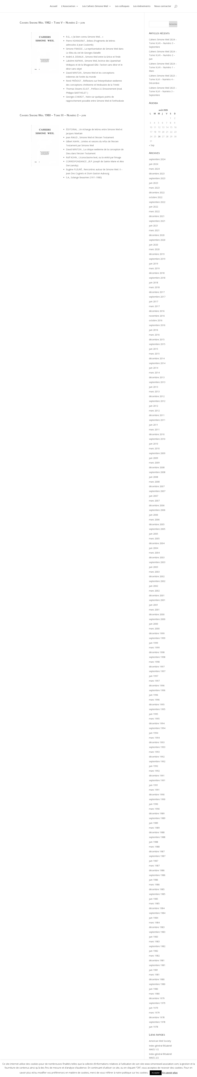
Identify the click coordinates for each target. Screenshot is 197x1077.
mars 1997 (154, 680)
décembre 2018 (157, 273)
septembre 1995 (157, 709)
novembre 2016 (157, 315)
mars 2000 (154, 628)
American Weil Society (160, 1040)
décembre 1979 (157, 998)
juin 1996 (153, 694)
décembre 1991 (157, 775)
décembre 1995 (157, 704)
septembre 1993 (157, 747)
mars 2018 (154, 287)
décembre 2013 (157, 377)
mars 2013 (154, 391)
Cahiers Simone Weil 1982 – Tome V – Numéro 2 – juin (52, 22)
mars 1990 (154, 808)
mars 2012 (154, 410)
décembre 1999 (157, 633)
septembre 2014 (157, 363)
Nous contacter (162, 6)
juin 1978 (153, 1026)
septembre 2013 (157, 382)
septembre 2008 (157, 472)
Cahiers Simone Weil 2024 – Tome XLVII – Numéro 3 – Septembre (163, 43)
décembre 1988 (157, 832)
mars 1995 (154, 718)
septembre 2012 (157, 401)
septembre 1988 (157, 837)
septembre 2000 (157, 619)
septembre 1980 (157, 984)
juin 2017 (153, 301)
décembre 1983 (157, 927)
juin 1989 (153, 822)
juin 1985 (153, 898)
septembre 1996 (157, 690)
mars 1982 (154, 955)
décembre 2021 (157, 216)
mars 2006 (154, 519)
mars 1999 (154, 647)
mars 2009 (154, 462)
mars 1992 (154, 770)
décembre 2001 (157, 595)
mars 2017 (154, 306)
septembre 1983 (157, 931)
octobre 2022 (155, 197)
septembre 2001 (157, 600)
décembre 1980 (157, 979)
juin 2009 (153, 458)
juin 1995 (153, 714)
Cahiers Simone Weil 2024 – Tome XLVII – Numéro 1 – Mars (163, 67)
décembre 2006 (157, 505)
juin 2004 (153, 548)
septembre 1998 (157, 657)
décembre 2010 (157, 434)
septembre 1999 (157, 638)
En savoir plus (170, 1072)
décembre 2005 (157, 524)
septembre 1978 (157, 1022)
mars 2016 (154, 334)
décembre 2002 (157, 576)
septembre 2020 (157, 239)
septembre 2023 (157, 178)
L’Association (68, 6)
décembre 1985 (157, 889)
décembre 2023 (157, 173)
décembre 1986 (157, 870)
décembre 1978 (157, 1017)
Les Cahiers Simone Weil (95, 6)
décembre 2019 (157, 254)
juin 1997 (153, 675)
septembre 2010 (157, 438)
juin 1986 (153, 879)
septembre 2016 (157, 325)
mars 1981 (154, 974)
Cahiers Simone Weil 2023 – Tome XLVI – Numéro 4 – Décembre (163, 79)
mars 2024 (154, 168)
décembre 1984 (157, 908)
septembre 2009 (157, 453)
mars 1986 (154, 884)
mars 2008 (154, 481)
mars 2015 (154, 353)
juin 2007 (153, 495)
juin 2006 (153, 514)
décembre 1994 (157, 723)
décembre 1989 (157, 813)
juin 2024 (153, 164)
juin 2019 (153, 263)
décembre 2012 (157, 396)
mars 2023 (154, 187)
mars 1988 (154, 846)
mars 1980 (154, 993)
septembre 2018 (157, 277)
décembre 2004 (157, 543)
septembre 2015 (157, 344)
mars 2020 (154, 249)
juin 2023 (153, 182)
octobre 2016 (155, 320)
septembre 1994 (157, 728)
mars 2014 (154, 372)
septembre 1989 (157, 818)
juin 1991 (153, 785)
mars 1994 (154, 737)
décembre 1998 (157, 652)
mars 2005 (154, 538)
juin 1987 (153, 860)
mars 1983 (154, 941)
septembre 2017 (157, 296)
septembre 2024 (157, 159)
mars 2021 (154, 230)
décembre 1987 (157, 851)
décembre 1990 (157, 794)
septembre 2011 (157, 420)
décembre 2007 (157, 486)
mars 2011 (154, 429)
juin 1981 (153, 969)
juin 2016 (153, 329)
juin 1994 (153, 732)
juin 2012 (153, 405)
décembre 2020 (157, 235)
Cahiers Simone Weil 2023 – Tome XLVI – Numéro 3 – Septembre (163, 91)
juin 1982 (153, 950)
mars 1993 (154, 751)
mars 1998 (154, 661)
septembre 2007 (157, 491)
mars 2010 (154, 448)
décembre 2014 (157, 358)
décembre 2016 (157, 311)
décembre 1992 (157, 756)
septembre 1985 (157, 894)
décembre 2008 (157, 467)
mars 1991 (154, 789)
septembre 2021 (157, 220)
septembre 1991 (157, 780)
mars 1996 (154, 699)
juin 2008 (153, 476)
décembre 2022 (157, 192)
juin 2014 (153, 367)
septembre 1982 (157, 946)
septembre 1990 (157, 799)
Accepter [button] (156, 1072)
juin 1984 (153, 917)
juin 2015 (153, 348)
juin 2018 (153, 282)
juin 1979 (153, 1007)
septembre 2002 (157, 581)
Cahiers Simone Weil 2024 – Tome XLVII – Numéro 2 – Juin (163, 55)
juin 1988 (153, 841)
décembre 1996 (157, 685)
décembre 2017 (157, 292)
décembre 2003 (157, 557)
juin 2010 (153, 443)
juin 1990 (153, 804)
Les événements (141, 6)
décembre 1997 (157, 666)
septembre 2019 (157, 258)
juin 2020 (153, 244)
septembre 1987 (157, 856)
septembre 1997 (157, 671)
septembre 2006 (157, 510)
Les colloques (122, 6)
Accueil (53, 6)
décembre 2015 (157, 339)
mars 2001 (154, 609)
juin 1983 (153, 936)
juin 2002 (153, 585)
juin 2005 (153, 533)
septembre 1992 (157, 761)
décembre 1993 (157, 742)
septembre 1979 (157, 1003)
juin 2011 (153, 424)
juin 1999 (153, 642)
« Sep (151, 145)
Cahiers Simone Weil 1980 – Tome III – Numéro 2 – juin (53, 115)
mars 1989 (154, 827)
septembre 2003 (157, 562)
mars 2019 (154, 268)
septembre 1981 (157, 965)
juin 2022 (153, 206)
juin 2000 (153, 623)
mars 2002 (154, 590)
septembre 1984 (157, 913)
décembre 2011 (157, 415)
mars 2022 (154, 211)
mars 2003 (154, 571)
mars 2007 (154, 500)
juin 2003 (153, 567)
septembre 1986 (157, 875)
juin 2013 (153, 386)
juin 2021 (153, 225)
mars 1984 (154, 922)
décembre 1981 (157, 960)
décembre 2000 (157, 614)
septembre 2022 (157, 202)
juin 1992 (153, 766)
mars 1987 (154, 865)
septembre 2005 (157, 528)
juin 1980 (153, 988)
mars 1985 (154, 903)
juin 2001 (153, 604)
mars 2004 (154, 552)
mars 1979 (154, 1012)
